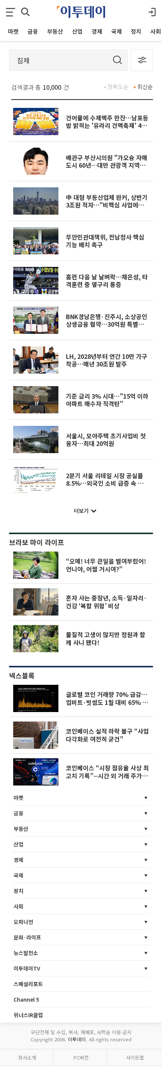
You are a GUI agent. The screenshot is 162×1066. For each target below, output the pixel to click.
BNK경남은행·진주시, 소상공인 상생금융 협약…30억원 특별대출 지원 (106, 324)
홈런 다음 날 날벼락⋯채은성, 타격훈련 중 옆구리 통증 (107, 280)
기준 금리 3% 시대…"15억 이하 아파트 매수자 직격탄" (107, 399)
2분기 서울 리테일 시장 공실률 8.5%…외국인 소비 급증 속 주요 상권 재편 (107, 483)
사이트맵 (135, 1057)
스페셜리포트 (28, 984)
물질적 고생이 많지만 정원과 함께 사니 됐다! (105, 638)
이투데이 (77, 1039)
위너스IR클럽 (28, 1015)
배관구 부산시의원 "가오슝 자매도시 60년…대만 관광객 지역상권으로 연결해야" (106, 165)
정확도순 (117, 86)
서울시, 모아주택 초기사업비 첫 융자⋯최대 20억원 (106, 439)
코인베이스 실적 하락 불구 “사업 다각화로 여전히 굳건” (107, 734)
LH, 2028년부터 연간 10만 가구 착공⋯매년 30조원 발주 (106, 360)
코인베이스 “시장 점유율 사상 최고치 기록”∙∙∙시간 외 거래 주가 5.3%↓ (107, 775)
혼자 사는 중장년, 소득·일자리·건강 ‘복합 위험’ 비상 (106, 601)
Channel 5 (26, 999)
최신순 (145, 86)
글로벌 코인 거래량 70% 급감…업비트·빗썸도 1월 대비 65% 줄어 (107, 702)
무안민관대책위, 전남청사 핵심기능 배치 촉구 (105, 240)
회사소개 (27, 1057)
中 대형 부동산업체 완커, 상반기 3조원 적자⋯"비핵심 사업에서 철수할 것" (107, 205)
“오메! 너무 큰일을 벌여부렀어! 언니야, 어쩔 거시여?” (106, 564)
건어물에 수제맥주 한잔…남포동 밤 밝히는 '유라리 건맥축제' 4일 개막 (107, 125)
